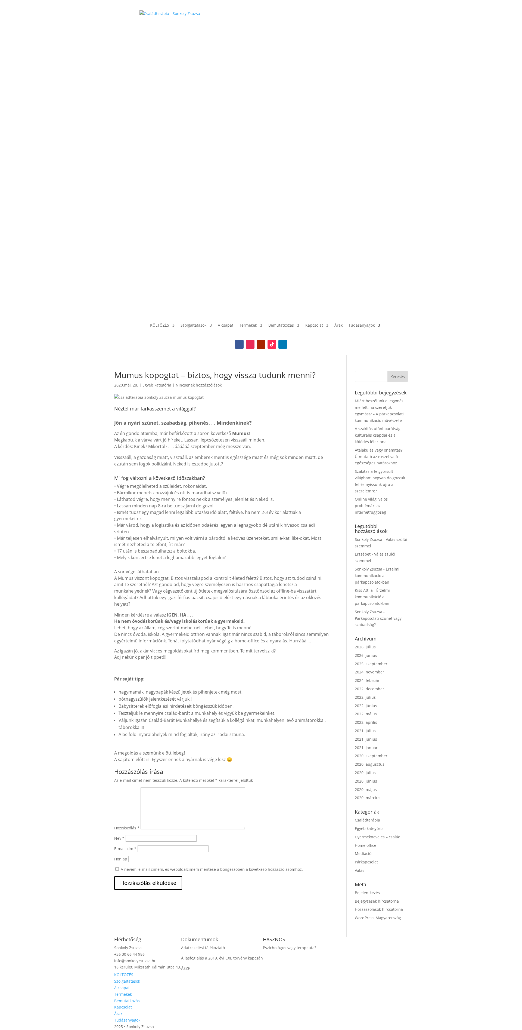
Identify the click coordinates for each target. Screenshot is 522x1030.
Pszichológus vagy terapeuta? (289, 947)
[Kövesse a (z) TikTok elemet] (272, 344)
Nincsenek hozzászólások (199, 385)
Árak (338, 325)
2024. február (367, 680)
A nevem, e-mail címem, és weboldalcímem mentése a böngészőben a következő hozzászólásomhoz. (212, 869)
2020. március (367, 797)
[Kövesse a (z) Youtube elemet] (261, 344)
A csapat (225, 325)
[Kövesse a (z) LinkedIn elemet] (282, 344)
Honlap (120, 859)
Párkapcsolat (366, 862)
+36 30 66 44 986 (129, 954)
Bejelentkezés (367, 892)
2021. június (366, 739)
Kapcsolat (314, 325)
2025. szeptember (371, 663)
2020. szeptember (371, 755)
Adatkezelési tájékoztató (203, 947)
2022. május (366, 713)
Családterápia (367, 820)
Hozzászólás (126, 827)
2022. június (366, 705)
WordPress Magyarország (378, 917)
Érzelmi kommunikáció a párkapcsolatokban (377, 575)
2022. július (365, 697)
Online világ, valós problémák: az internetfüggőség (371, 505)
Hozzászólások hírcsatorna (379, 909)
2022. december (369, 688)
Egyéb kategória (156, 385)
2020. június (366, 781)
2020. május (366, 789)
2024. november (369, 672)
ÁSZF (185, 968)
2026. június (366, 655)
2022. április (366, 722)
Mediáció (363, 853)
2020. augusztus (369, 764)
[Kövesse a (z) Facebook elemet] (239, 344)
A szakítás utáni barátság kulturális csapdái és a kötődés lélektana (377, 435)
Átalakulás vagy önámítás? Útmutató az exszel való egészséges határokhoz (378, 456)
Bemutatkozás (281, 325)
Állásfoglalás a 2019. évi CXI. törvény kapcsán (222, 958)
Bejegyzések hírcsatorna (377, 901)
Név (119, 838)
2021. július (365, 730)
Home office (365, 845)
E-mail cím (125, 848)
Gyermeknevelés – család (377, 836)
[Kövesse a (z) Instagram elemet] (250, 344)
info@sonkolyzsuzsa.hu (135, 960)
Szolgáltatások (193, 325)
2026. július (365, 646)
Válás (359, 870)
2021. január (366, 747)
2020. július (365, 772)
